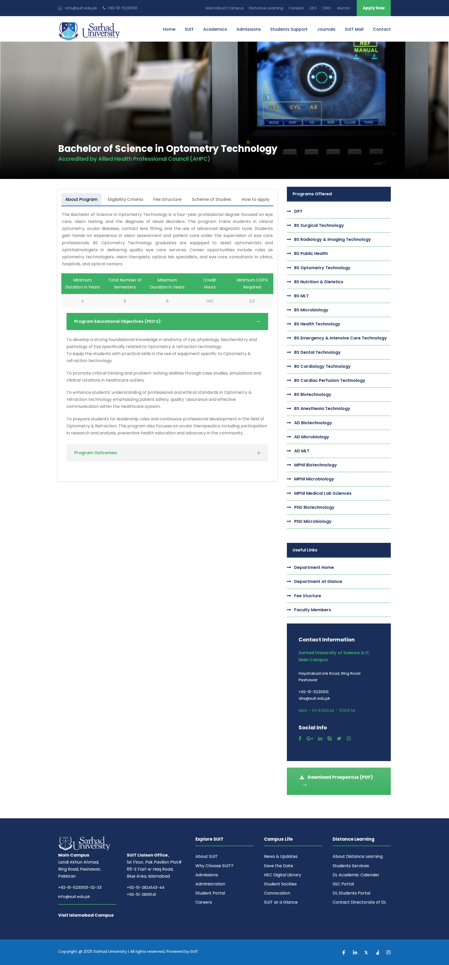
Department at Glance (318, 581)
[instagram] (349, 738)
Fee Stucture (307, 596)
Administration (210, 884)
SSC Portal (343, 884)
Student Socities (280, 884)
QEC (313, 8)
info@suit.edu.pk (74, 896)
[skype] (329, 738)
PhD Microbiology (313, 521)
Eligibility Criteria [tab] (125, 199)
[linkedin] (320, 738)
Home (169, 29)
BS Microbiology (311, 310)
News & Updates (281, 856)
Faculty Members (312, 610)
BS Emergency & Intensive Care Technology (340, 338)
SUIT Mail (354, 29)
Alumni (343, 8)
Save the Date (278, 866)
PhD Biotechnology (314, 507)
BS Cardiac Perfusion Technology (329, 380)
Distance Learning (266, 8)
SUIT (189, 29)
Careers (296, 8)
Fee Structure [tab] (167, 199)
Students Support (289, 29)
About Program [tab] (81, 199)
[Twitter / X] (367, 952)
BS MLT (301, 296)
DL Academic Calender (356, 875)
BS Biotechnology (312, 394)
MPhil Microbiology (314, 479)
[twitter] (339, 738)
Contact (382, 29)
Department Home (314, 567)
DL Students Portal (351, 893)
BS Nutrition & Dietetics (318, 282)
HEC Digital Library (282, 875)
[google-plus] (310, 738)
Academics (215, 29)
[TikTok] (378, 952)
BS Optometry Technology (322, 268)
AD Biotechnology (313, 423)
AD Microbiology (311, 437)
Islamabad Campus (225, 8)
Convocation (277, 893)
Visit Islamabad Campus (86, 915)
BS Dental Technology (317, 352)
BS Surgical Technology (319, 225)
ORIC (327, 8)
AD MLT (301, 451)
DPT (298, 211)
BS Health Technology (317, 324)
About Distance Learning (358, 856)
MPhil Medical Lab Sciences (323, 493)
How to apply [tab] (255, 199)
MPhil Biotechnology (315, 465)
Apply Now (374, 8)
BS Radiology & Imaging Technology (332, 239)
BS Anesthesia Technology (322, 408)
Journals (326, 29)
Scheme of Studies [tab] (211, 199)
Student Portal (210, 893)
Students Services (351, 866)
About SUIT (206, 856)
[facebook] (300, 738)
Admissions (248, 29)
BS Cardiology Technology (322, 366)
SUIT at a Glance (281, 902)
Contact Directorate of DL (359, 902)
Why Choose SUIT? (214, 866)
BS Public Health (311, 253)
